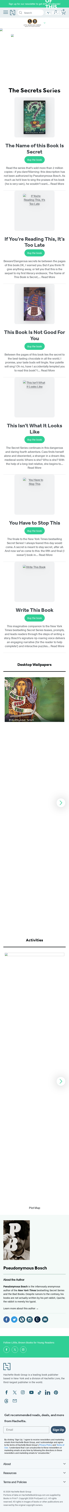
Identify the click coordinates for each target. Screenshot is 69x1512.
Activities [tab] (34, 940)
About (7, 1464)
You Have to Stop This (34, 523)
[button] (45, 22)
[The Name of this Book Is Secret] (34, 117)
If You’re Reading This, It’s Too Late (35, 242)
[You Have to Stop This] (34, 495)
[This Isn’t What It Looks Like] (34, 397)
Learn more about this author (19, 1308)
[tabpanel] (34, 802)
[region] (34, 802)
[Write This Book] (34, 582)
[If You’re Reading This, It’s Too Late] (34, 211)
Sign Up (58, 1430)
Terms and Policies (15, 1482)
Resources (9, 1473)
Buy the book (34, 159)
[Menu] (5, 12)
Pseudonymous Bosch (25, 1268)
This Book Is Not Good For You (34, 335)
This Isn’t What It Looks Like (34, 428)
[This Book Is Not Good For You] (34, 304)
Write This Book (34, 610)
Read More (57, 184)
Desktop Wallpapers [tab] (34, 664)
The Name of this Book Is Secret (34, 148)
